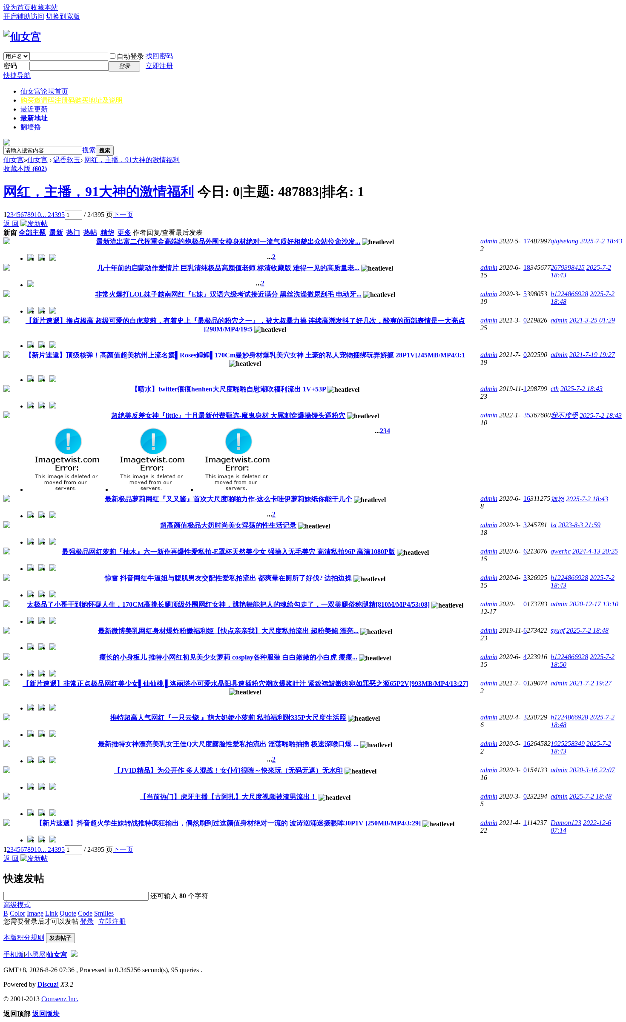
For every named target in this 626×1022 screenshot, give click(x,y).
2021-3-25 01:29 (592, 320)
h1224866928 (569, 293)
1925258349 (568, 743)
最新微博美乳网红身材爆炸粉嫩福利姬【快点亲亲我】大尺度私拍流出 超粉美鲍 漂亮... (228, 630)
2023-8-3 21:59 (579, 524)
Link (51, 913)
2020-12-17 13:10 (593, 604)
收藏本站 (44, 7)
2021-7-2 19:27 (590, 683)
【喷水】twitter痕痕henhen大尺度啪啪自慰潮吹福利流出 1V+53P (228, 389)
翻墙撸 (30, 127)
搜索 (89, 150)
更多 (124, 232)
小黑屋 (35, 954)
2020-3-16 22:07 (592, 770)
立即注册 (159, 65)
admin (488, 241)
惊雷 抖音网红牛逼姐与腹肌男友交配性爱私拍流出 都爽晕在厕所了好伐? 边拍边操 (228, 578)
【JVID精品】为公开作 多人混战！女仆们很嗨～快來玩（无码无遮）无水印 (228, 770)
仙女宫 (44, 91)
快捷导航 (17, 75)
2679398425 (568, 267)
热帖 (90, 232)
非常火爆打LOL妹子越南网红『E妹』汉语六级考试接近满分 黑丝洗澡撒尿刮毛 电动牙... (228, 294)
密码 (10, 65)
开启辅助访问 (23, 16)
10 (37, 214)
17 (526, 241)
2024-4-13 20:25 (595, 551)
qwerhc (561, 551)
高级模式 (17, 904)
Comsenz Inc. (59, 998)
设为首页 (17, 7)
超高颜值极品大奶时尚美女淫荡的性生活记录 (228, 525)
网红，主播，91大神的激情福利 (132, 159)
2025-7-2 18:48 (587, 630)
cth (555, 388)
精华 (107, 232)
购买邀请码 (71, 100)
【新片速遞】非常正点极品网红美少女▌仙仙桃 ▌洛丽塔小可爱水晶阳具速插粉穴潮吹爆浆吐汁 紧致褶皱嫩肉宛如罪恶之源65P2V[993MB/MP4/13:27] (245, 683)
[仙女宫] (22, 36)
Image (35, 913)
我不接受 (564, 415)
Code (85, 913)
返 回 (11, 223)
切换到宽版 (63, 16)
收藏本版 (25, 168)
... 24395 (53, 214)
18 (526, 267)
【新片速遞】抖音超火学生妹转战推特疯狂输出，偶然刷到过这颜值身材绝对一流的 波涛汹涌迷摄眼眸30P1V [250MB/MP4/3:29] (228, 823)
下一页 (123, 214)
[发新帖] (34, 223)
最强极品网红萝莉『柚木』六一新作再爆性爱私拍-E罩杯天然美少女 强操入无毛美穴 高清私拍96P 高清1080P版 (228, 551)
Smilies (104, 913)
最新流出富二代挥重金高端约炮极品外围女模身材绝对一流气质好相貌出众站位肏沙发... (228, 241)
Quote (68, 913)
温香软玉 (66, 159)
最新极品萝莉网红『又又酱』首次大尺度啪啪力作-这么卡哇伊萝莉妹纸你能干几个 (228, 498)
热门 (73, 232)
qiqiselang (564, 241)
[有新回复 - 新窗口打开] (6, 242)
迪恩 (557, 498)
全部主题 (32, 232)
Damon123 (566, 822)
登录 (87, 921)
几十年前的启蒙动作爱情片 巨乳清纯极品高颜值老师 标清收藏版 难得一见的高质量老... (228, 267)
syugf (558, 630)
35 (526, 415)
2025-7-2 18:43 (601, 241)
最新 (56, 232)
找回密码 (159, 56)
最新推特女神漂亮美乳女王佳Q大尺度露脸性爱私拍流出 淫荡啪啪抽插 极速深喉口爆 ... (228, 744)
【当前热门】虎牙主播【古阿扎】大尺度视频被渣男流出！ (228, 796)
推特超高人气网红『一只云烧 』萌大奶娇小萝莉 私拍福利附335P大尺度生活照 (228, 717)
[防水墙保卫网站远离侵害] (74, 954)
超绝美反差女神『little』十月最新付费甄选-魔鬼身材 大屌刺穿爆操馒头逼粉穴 (228, 415)
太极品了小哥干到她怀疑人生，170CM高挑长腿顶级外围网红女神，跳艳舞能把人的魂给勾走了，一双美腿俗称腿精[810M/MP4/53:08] (228, 604)
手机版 (13, 954)
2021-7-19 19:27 (592, 354)
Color (17, 913)
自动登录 (130, 56)
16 (526, 498)
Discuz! (48, 984)
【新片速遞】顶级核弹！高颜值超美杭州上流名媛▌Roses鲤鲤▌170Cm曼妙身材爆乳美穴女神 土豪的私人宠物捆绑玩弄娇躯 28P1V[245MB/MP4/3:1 (245, 355)
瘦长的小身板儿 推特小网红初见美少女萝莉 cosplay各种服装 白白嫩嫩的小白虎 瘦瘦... (228, 657)
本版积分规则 (23, 937)
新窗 (10, 232)
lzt (554, 524)
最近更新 (34, 109)
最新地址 (34, 118)
